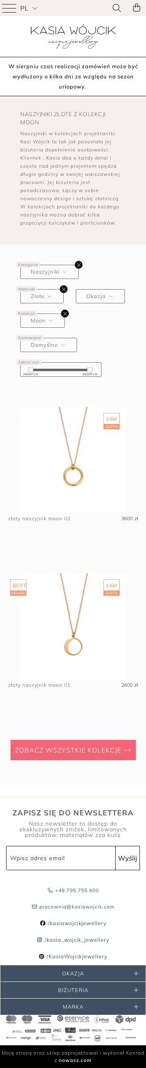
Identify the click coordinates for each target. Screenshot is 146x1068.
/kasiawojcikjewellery (76, 923)
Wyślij (127, 858)
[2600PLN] (30, 369)
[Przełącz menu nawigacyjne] (10, 8)
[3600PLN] (89, 369)
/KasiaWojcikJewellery (76, 956)
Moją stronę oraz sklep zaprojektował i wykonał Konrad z (73, 1056)
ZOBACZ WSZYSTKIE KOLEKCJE (69, 750)
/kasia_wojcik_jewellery (76, 939)
